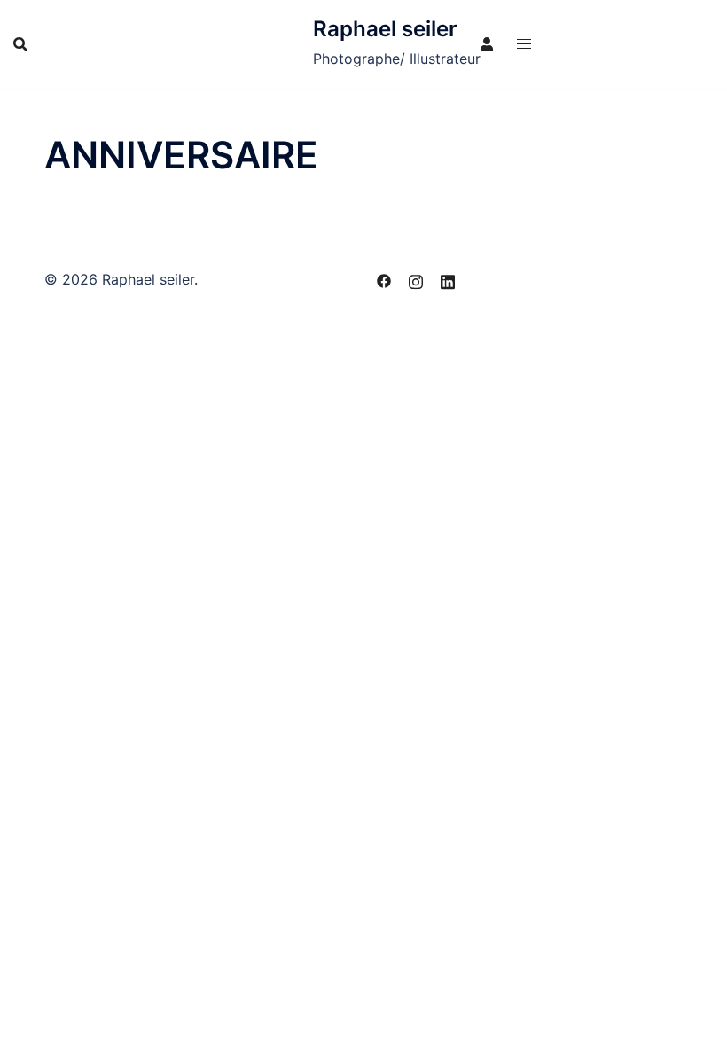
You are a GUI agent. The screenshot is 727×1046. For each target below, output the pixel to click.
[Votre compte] (488, 43)
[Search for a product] (20, 44)
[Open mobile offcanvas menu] (524, 44)
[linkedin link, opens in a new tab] (448, 279)
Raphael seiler (385, 29)
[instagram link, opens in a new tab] (416, 279)
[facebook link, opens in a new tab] (384, 279)
